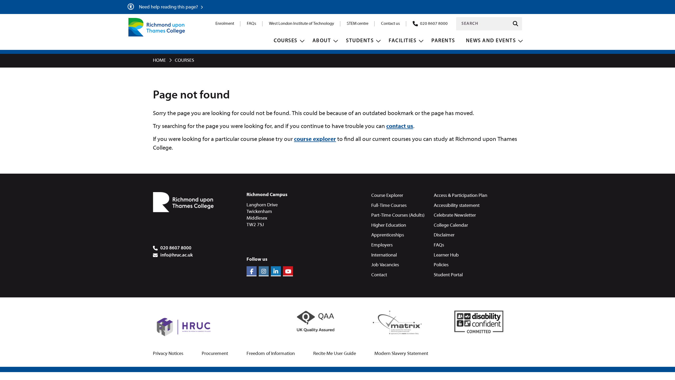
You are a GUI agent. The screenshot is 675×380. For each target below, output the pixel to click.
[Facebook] (252, 271)
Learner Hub (446, 255)
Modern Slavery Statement (401, 354)
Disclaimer (444, 235)
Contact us (390, 24)
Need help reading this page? (169, 7)
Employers (382, 245)
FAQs (251, 24)
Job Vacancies (385, 265)
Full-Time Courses (389, 205)
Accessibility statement (457, 205)
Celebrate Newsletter (455, 215)
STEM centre (357, 24)
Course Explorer (387, 195)
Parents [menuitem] (443, 41)
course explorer (315, 139)
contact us (399, 127)
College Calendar (451, 225)
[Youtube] (288, 271)
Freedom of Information (271, 354)
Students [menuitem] (360, 41)
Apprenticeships (387, 235)
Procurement (215, 354)
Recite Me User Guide (334, 354)
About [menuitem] (321, 41)
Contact (379, 275)
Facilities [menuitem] (402, 41)
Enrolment (224, 24)
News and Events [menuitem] (491, 41)
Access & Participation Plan (460, 195)
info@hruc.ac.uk (176, 255)
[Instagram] (264, 271)
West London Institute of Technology (301, 24)
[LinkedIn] (276, 271)
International (384, 255)
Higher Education (388, 225)
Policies (441, 265)
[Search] (515, 24)
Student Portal (448, 275)
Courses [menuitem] (285, 41)
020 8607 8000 (434, 24)
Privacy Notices (168, 354)
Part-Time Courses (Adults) (398, 215)
